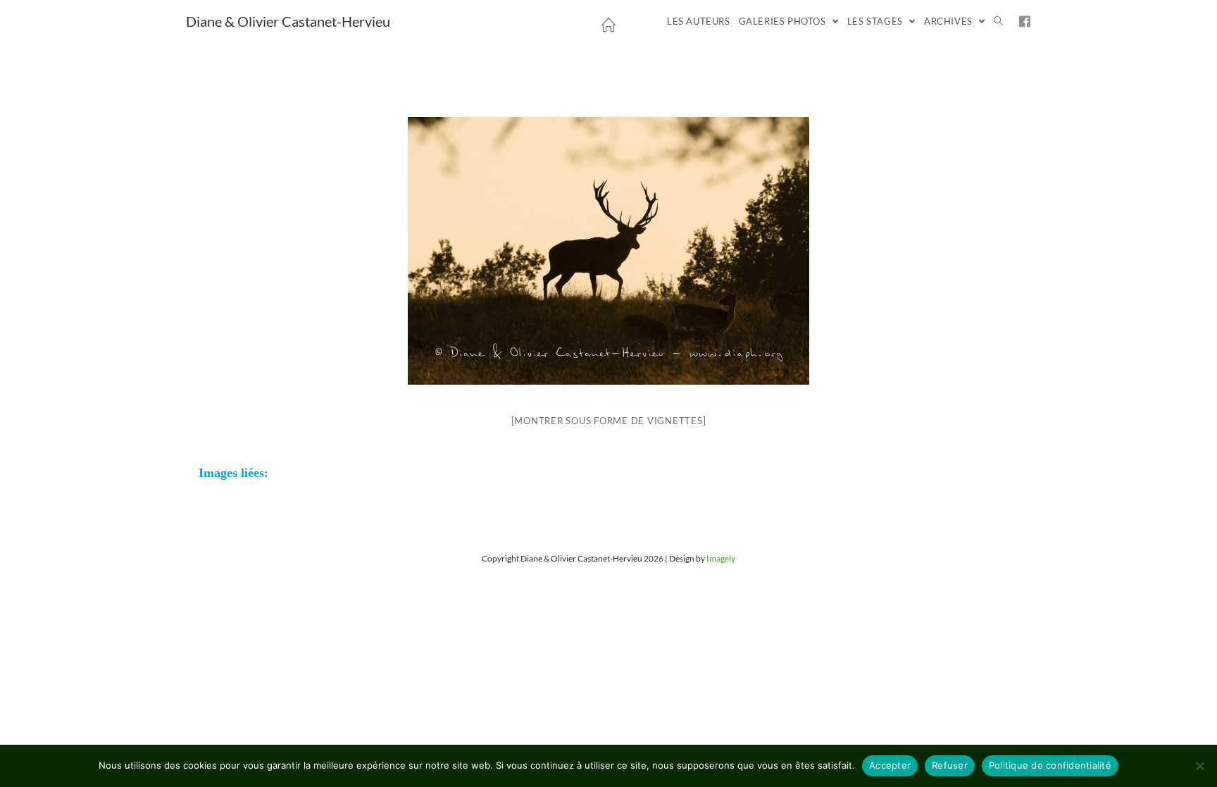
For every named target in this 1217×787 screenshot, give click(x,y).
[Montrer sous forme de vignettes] (608, 420)
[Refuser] (1199, 766)
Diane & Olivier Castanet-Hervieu (288, 21)
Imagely (720, 558)
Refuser (950, 765)
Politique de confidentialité (1050, 765)
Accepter (890, 765)
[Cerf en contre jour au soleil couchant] (608, 251)
